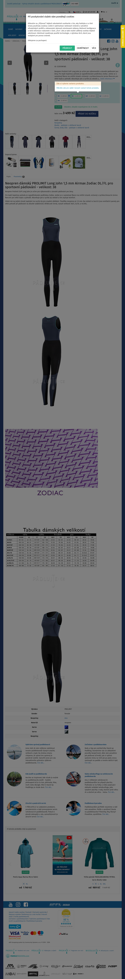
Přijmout (67, 48)
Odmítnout (83, 48)
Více (94, 48)
